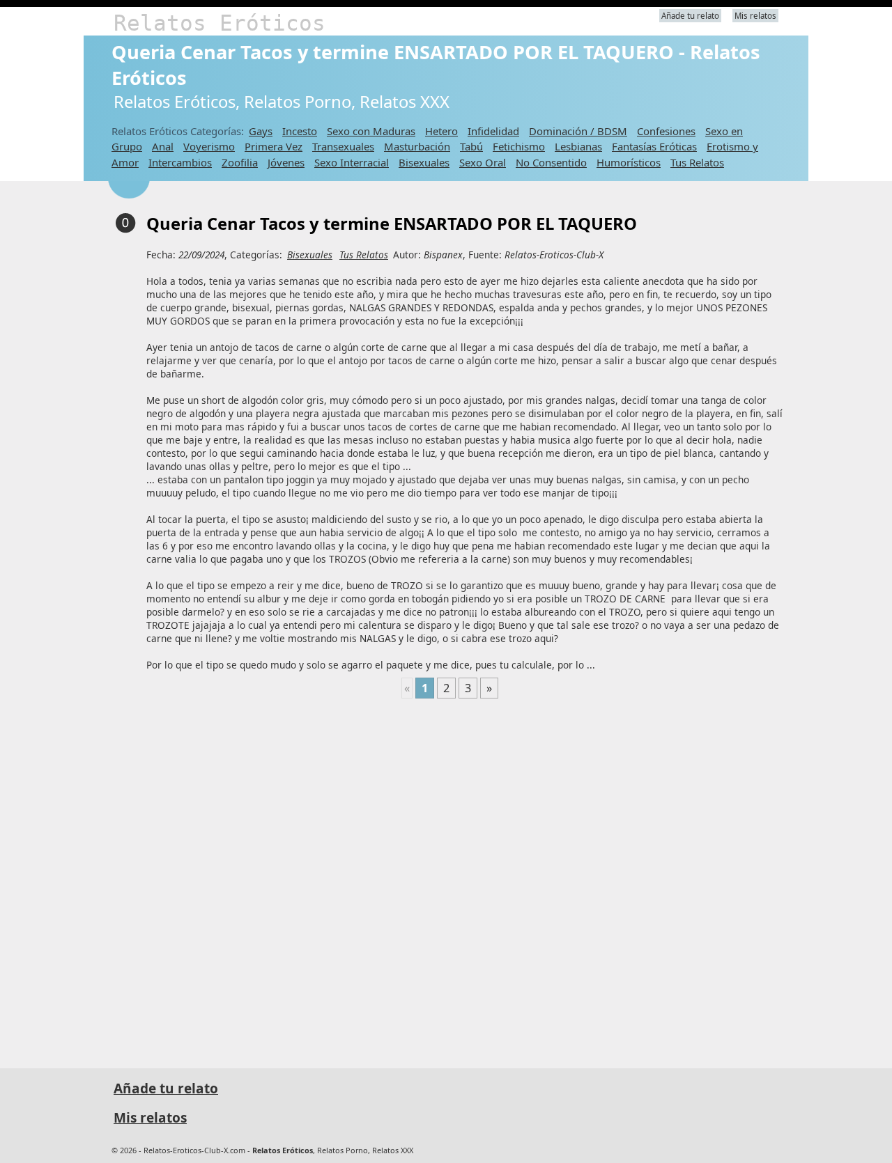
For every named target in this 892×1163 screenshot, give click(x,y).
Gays (260, 131)
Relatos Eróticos (219, 23)
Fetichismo (519, 146)
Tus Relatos (697, 162)
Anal (163, 146)
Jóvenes (286, 162)
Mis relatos (755, 15)
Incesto (299, 131)
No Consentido (551, 162)
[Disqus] (449, 877)
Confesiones (666, 131)
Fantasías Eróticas (654, 146)
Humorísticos (629, 162)
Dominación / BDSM (578, 131)
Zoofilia (240, 162)
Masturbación (417, 146)
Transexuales (343, 146)
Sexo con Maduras (371, 131)
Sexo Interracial (351, 162)
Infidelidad (493, 131)
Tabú (471, 146)
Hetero (441, 131)
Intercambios (180, 162)
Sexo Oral (482, 162)
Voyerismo (209, 146)
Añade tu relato (690, 15)
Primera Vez (273, 146)
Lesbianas (578, 146)
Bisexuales (424, 162)
